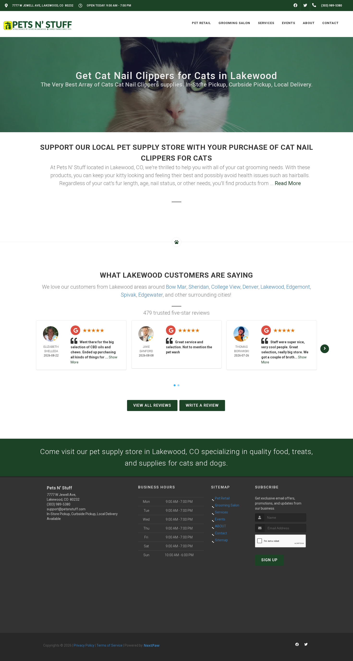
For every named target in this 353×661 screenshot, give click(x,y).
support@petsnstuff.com (66, 509)
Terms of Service (109, 645)
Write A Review (202, 405)
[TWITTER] (305, 5)
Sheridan (199, 287)
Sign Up (269, 560)
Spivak (128, 295)
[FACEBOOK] (295, 5)
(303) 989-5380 (58, 504)
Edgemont (298, 287)
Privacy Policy (84, 645)
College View (225, 287)
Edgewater (150, 295)
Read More (288, 183)
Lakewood (272, 287)
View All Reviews (152, 405)
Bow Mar (176, 287)
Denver (250, 287)
